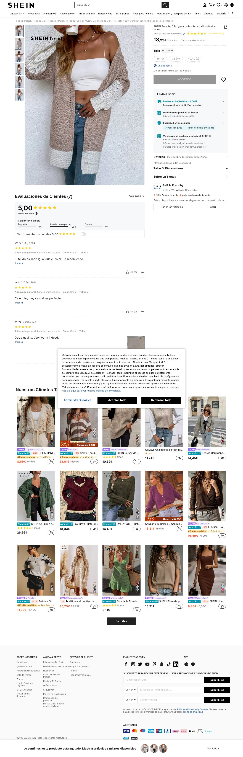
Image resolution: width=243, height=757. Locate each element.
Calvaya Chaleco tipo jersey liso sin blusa (164, 449)
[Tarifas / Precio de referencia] (168, 40)
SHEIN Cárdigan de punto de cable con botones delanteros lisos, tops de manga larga (36, 523)
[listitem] (36, 430)
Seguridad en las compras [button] (176, 123)
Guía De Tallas (50, 685)
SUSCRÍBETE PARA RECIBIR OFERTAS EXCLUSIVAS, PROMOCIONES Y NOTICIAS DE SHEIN (170, 673)
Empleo (20, 679)
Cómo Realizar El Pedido (51, 675)
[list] (151, 664)
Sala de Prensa (24, 675)
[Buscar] (165, 5)
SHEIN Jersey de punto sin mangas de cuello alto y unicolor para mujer (122, 453)
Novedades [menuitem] (34, 13)
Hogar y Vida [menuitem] (105, 13)
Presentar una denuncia (23, 694)
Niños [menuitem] (197, 13)
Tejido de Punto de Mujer (78, 21)
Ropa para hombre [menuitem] (143, 13)
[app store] (186, 666)
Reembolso (48, 671)
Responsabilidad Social (28, 671)
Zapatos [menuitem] (208, 13)
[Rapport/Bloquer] (142, 272)
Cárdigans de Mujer (102, 21)
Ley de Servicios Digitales (25, 684)
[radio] (160, 59)
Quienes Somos (24, 666)
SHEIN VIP (48, 690)
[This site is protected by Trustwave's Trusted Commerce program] (126, 738)
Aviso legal (22, 662)
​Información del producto (50, 699)
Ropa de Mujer (40, 21)
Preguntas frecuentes (80, 675)
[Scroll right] (232, 13)
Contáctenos (76, 662)
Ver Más (121, 621)
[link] (212, 5)
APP (186, 657)
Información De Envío (53, 662)
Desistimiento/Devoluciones (56, 666)
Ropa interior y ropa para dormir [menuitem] (174, 13)
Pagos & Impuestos (79, 666)
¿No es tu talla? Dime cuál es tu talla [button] (172, 70)
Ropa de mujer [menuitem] (67, 13)
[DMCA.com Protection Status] (134, 738)
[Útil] (127, 272)
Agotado (184, 79)
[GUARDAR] (223, 79)
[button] (226, 5)
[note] (79, 444)
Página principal (23, 21)
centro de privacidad (193, 712)
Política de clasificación (54, 694)
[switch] (83, 234)
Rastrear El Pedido (52, 681)
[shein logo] (21, 5)
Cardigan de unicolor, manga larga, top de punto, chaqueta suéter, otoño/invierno (164, 523)
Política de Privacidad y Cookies (192, 709)
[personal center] (205, 5)
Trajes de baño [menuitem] (87, 13)
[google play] (193, 666)
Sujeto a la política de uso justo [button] (178, 116)
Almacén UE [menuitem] (49, 13)
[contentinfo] (176, 731)
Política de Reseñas (26, 213)
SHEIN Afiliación (24, 690)
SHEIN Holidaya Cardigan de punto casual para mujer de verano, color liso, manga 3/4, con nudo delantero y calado (36, 453)
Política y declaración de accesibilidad (53, 704)
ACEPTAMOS (130, 725)
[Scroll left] (228, 13)
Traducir (19, 263)
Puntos (73, 671)
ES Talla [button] (166, 50)
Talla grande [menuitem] (122, 13)
